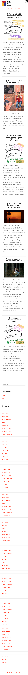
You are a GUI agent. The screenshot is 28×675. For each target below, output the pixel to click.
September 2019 (7, 553)
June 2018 (5, 590)
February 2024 (6, 463)
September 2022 (7, 513)
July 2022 (4, 519)
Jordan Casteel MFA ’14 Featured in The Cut (14, 81)
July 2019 (4, 556)
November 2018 (7, 578)
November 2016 (7, 640)
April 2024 (5, 456)
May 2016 (4, 659)
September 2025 (7, 435)
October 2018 (6, 581)
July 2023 (4, 485)
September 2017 (7, 609)
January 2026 (6, 422)
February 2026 (6, 419)
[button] (26, 1)
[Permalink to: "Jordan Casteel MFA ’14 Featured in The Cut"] (14, 98)
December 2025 (6, 425)
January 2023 (6, 503)
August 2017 (6, 612)
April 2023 (5, 494)
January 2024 (6, 466)
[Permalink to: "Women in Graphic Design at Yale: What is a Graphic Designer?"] (14, 30)
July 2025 (4, 441)
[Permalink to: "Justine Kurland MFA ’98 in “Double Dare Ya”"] (14, 270)
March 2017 (5, 628)
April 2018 (5, 597)
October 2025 (6, 432)
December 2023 (6, 469)
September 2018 (7, 584)
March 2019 (5, 566)
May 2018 (4, 594)
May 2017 (4, 622)
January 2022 (6, 537)
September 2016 (7, 647)
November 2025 (7, 428)
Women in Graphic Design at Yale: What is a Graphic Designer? (14, 15)
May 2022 (4, 525)
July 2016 (4, 653)
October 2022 (6, 509)
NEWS (16, 672)
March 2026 (5, 416)
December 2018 (6, 575)
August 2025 (6, 438)
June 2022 (5, 522)
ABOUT (21, 672)
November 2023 (7, 472)
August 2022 (6, 516)
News (3, 398)
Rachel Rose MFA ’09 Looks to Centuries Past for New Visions (14, 205)
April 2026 (5, 413)
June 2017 (5, 618)
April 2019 (5, 562)
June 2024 (5, 450)
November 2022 (7, 506)
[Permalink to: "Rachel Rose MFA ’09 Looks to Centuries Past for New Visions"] (14, 216)
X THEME (19, 670)
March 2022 (5, 531)
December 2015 (6, 662)
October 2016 (6, 643)
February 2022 (6, 534)
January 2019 (6, 572)
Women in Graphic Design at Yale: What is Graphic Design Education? (14, 137)
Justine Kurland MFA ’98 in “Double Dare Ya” (14, 260)
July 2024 (4, 447)
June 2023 (5, 488)
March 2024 (5, 460)
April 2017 (5, 625)
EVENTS (11, 672)
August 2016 (6, 650)
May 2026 (4, 410)
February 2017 (6, 631)
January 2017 (6, 634)
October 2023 (6, 475)
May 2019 (4, 559)
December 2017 (6, 603)
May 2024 (4, 453)
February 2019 (6, 569)
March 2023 (5, 497)
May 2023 (4, 491)
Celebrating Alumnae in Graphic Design (14, 319)
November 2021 (7, 544)
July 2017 (4, 615)
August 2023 (6, 481)
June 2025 (5, 444)
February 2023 (6, 500)
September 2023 (7, 478)
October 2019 (6, 550)
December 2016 (6, 637)
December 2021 (6, 541)
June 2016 (5, 656)
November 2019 (7, 547)
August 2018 (6, 587)
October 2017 (6, 606)
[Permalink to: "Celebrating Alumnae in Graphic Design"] (14, 334)
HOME (6, 672)
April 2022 (5, 528)
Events (4, 395)
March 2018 (5, 600)
